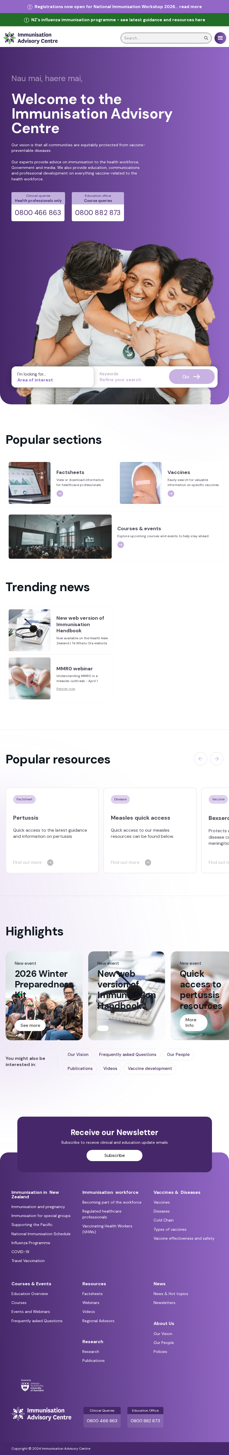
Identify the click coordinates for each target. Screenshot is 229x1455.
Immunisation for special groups (41, 1215)
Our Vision (78, 1054)
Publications (80, 1068)
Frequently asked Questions (127, 1054)
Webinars (90, 1302)
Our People (178, 1054)
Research (90, 1351)
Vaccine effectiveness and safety (184, 1238)
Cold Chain (164, 1220)
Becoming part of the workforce (112, 1202)
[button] (220, 38)
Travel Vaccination (28, 1260)
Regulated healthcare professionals (101, 1214)
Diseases (162, 1211)
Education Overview (29, 1293)
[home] (30, 38)
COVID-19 (20, 1251)
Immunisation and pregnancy (38, 1206)
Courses (19, 1302)
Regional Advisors (98, 1320)
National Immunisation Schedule (41, 1233)
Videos (110, 1068)
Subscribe (114, 1155)
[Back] (200, 758)
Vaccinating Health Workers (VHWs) (107, 1228)
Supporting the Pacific (32, 1224)
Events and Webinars (30, 1311)
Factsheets (92, 1293)
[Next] (216, 758)
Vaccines (162, 1202)
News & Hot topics (171, 1293)
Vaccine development (150, 1068)
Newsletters (164, 1302)
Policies (160, 1351)
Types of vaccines (170, 1229)
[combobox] (52, 377)
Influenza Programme (30, 1242)
